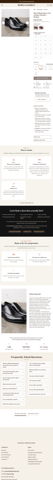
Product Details (38, 106)
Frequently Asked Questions (35, 452)
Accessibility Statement (34, 464)
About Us (3, 450)
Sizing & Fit (37, 137)
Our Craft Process (5, 454)
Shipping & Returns (39, 140)
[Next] (27, 22)
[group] (26, 1)
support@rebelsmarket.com (12, 471)
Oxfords (45, 9)
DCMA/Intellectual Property (35, 461)
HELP (29, 447)
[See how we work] (49, 21)
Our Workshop (5, 457)
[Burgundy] (41, 27)
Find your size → (43, 99)
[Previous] (3, 22)
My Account (31, 450)
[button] (48, 5)
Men (35, 9)
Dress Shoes (40, 9)
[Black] (36, 27)
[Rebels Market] (26, 5)
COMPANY (4, 447)
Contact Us (4, 459)
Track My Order (32, 454)
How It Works (4, 452)
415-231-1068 (10, 474)
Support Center (32, 457)
